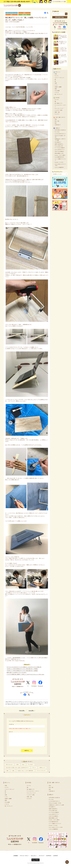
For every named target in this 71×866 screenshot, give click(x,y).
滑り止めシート (17, 704)
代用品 (31, 702)
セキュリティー (34, 855)
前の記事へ (22, 710)
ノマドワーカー (13, 702)
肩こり (29, 704)
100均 (7, 701)
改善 (45, 702)
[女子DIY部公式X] (54, 26)
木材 (8, 704)
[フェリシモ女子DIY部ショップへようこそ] (57, 833)
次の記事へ (31, 710)
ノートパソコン (39, 701)
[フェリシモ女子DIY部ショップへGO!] (59, 1)
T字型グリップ (11, 701)
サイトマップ (41, 855)
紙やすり (25, 704)
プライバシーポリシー (24, 855)
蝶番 (31, 704)
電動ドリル (41, 704)
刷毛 (37, 702)
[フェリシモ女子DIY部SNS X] (29, 833)
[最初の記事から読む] (59, 16)
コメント (11, 731)
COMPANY (55, 855)
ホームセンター (22, 702)
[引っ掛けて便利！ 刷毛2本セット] (59, 189)
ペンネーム (11, 724)
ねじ (35, 701)
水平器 (12, 704)
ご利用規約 (15, 855)
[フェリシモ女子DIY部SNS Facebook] (41, 833)
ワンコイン (27, 702)
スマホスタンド (21, 701)
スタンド (16, 701)
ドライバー (31, 701)
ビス (17, 702)
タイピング (27, 701)
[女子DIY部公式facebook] (64, 26)
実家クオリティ (41, 702)
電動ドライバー (36, 704)
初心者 (34, 702)
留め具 (22, 704)
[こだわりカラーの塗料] (59, 200)
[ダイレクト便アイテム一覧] (59, 177)
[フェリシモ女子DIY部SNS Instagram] (35, 833)
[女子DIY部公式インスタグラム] (59, 26)
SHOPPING (48, 855)
